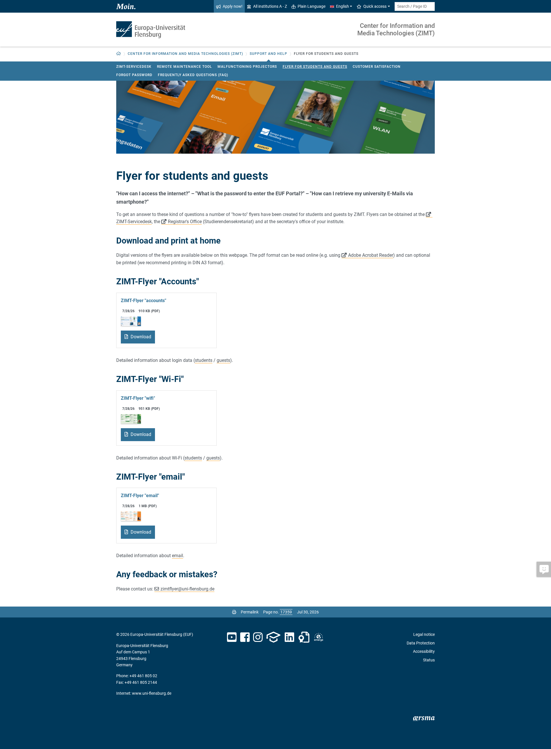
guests (223, 360)
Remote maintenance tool (184, 67)
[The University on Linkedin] (289, 637)
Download (140, 336)
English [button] (342, 6)
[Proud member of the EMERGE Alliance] (318, 637)
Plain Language (311, 6)
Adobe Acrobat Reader (370, 255)
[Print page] (234, 612)
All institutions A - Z (270, 6)
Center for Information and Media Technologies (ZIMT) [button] (185, 54)
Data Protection (421, 643)
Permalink (250, 612)
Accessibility (424, 651)
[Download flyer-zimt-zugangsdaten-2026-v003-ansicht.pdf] (131, 320)
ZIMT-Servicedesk (134, 67)
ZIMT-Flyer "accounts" (143, 300)
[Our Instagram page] (258, 637)
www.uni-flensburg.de (151, 693)
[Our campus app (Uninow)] (273, 637)
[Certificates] (303, 637)
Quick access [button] (375, 6)
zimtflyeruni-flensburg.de (187, 589)
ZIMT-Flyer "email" (140, 495)
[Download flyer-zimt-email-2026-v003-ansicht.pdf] (131, 516)
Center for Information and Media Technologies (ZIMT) (396, 29)
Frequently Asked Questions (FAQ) (193, 75)
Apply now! (232, 6)
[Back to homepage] (150, 29)
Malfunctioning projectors (247, 67)
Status (429, 660)
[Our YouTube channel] (231, 637)
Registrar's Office (185, 221)
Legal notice (424, 634)
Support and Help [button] (268, 54)
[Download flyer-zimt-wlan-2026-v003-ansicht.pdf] (131, 418)
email (177, 555)
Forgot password (134, 75)
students (203, 360)
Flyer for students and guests (315, 67)
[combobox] (415, 6)
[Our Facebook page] (245, 637)
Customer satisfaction (377, 67)
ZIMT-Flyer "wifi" (138, 398)
